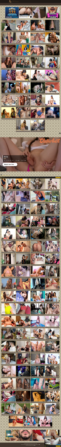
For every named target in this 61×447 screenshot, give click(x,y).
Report (34, 445)
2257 (39, 444)
